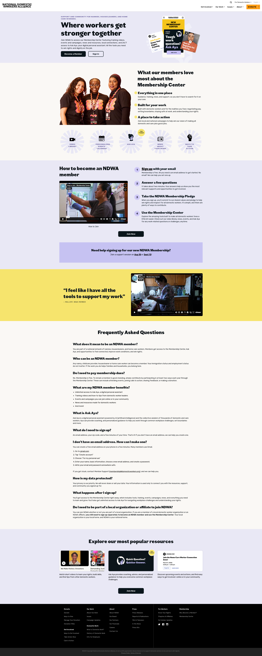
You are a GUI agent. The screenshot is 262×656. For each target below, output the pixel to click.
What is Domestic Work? (95, 629)
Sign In (96, 54)
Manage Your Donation (72, 620)
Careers (112, 627)
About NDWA (114, 613)
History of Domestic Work (96, 633)
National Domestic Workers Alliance (15, 1)
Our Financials (114, 624)
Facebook (163, 624)
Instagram (167, 624)
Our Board (113, 616)
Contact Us (114, 631)
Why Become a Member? (188, 613)
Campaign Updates (93, 620)
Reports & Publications (140, 616)
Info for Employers (93, 637)
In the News (136, 624)
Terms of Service (135, 653)
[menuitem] (255, 2)
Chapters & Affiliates (165, 616)
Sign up (147, 169)
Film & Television (138, 620)
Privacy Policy (125, 653)
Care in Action (69, 641)
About (239, 7)
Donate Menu (259, 7)
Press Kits (135, 627)
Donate (252, 7)
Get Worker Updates (165, 620)
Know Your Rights (164, 613)
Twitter (159, 624)
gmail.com (84, 451)
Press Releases (137, 613)
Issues (230, 7)
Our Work (219, 7)
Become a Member (73, 54)
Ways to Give (68, 616)
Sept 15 (147, 254)
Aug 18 (137, 254)
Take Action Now (70, 637)
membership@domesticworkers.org (125, 471)
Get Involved (206, 7)
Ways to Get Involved (71, 633)
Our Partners (114, 620)
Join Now (131, 234)
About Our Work (92, 613)
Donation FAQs (69, 624)
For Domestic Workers (242, 2)
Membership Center (186, 616)
